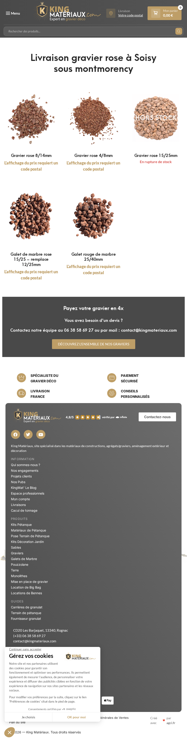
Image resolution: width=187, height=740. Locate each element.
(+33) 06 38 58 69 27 (29, 636)
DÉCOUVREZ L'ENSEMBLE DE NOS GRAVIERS (93, 344)
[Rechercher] (178, 31)
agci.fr (170, 723)
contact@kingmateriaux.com (34, 641)
